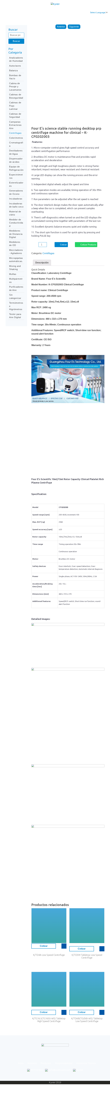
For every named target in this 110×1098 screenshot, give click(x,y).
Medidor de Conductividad (16, 222)
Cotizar (63, 244)
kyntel (80, 1070)
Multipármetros (16, 280)
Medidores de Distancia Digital (15, 234)
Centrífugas (15, 133)
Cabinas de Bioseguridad (16, 96)
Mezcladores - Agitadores (16, 252)
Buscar (16, 41)
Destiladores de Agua (16, 152)
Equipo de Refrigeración (16, 168)
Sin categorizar (15, 296)
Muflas (12, 274)
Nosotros (29, 11)
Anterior (61, 26)
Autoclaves (15, 66)
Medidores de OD (14, 244)
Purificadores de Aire (16, 288)
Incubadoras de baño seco (16, 205)
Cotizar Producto (88, 244)
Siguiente (74, 26)
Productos (44, 11)
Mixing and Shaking (15, 268)
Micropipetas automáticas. (16, 260)
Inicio (16, 11)
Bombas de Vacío (15, 77)
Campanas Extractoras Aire (15, 125)
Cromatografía (16, 144)
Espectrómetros (16, 176)
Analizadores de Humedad (16, 59)
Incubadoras (15, 198)
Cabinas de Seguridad (15, 115)
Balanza (13, 70)
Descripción (42, 262)
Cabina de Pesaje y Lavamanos (15, 86)
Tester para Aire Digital (15, 316)
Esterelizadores (16, 184)
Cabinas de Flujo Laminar (15, 105)
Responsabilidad (63, 11)
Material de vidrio (15, 213)
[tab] (42, 263)
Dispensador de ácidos (16, 160)
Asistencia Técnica (82, 12)
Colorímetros (16, 138)
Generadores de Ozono (16, 192)
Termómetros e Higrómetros (16, 306)
